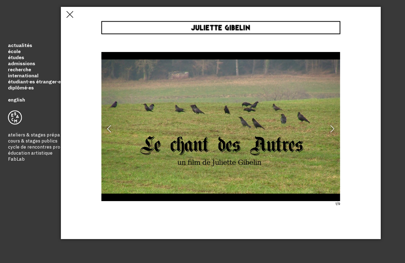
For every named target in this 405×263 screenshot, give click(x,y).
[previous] (110, 131)
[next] (331, 131)
